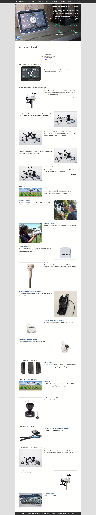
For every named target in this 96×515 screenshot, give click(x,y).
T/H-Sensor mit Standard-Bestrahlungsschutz (54, 320)
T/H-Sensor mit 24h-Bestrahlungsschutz (28, 339)
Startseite (25, 43)
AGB (45, 513)
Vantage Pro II (47, 448)
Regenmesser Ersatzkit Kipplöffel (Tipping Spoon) (30, 291)
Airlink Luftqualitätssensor (25, 246)
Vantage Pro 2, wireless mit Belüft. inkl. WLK (29, 148)
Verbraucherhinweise (51, 513)
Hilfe (68, 513)
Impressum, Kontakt (26, 513)
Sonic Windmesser (48, 262)
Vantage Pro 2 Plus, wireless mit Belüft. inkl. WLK (55, 166)
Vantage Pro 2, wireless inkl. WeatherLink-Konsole (30, 111)
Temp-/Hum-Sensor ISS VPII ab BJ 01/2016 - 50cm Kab (56, 428)
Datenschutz (59, 513)
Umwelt (72, 513)
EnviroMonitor (47, 188)
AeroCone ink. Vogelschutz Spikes (51, 397)
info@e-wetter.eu (48, 59)
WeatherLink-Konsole (49, 66)
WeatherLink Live (48, 362)
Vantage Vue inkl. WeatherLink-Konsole (52, 88)
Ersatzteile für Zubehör (49, 493)
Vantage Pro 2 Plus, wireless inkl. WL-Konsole (54, 129)
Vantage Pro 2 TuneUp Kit (24, 200)
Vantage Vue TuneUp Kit (49, 223)
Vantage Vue (21, 470)
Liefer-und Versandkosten (37, 513)
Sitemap (64, 513)
